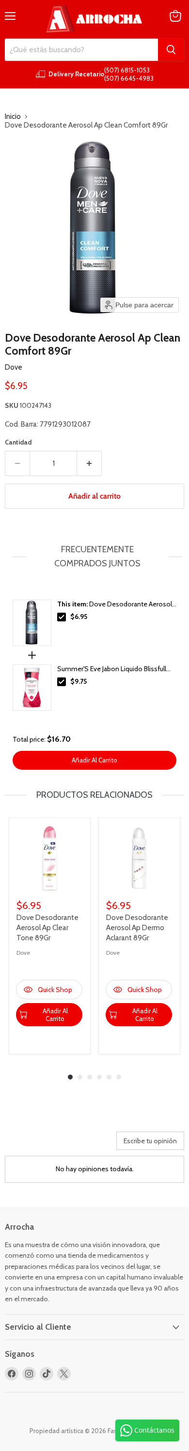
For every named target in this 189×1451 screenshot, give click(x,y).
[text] (94, 557)
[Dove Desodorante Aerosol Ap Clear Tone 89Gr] (49, 858)
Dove (13, 367)
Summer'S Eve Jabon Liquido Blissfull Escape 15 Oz (111, 669)
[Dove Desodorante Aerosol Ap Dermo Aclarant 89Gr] (139, 858)
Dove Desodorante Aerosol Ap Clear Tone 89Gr (47, 927)
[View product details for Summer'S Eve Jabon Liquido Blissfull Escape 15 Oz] (32, 687)
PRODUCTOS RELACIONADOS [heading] (94, 795)
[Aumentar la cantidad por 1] (89, 463)
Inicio (13, 117)
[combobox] (81, 50)
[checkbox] (61, 617)
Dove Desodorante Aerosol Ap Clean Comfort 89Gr (114, 604)
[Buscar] (171, 50)
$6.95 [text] (78, 616)
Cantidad (18, 442)
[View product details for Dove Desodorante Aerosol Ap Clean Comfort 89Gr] (32, 623)
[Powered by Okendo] (29, 1144)
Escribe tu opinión (150, 1140)
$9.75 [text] (78, 681)
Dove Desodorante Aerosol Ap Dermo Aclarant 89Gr (137, 927)
